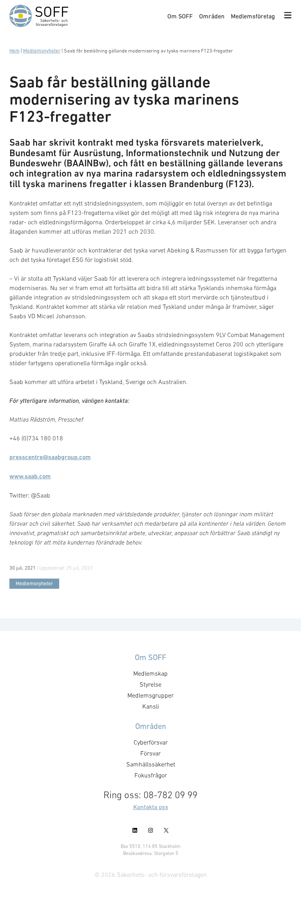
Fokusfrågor (150, 775)
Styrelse (150, 684)
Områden (212, 16)
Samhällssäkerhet (150, 764)
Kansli (150, 706)
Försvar (150, 753)
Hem (14, 51)
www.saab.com (30, 476)
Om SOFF (180, 16)
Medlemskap (150, 673)
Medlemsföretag (253, 16)
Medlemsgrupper (150, 695)
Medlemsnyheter (41, 51)
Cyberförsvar (151, 742)
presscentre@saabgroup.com (50, 457)
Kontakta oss (150, 806)
